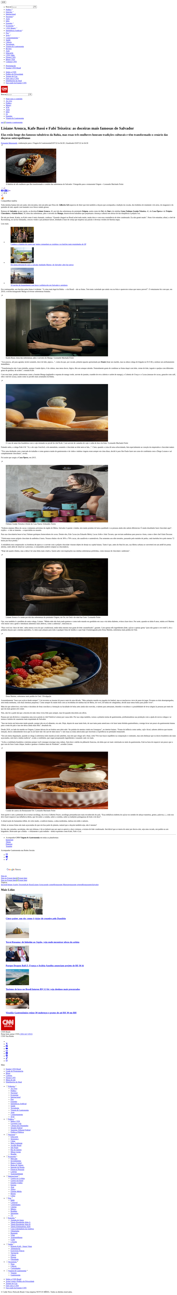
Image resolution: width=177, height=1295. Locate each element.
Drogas (13, 1257)
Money (8, 105)
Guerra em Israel (17, 1181)
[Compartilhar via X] (4, 191)
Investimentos (16, 1161)
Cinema (13, 1207)
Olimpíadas (15, 1231)
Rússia (13, 1194)
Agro (8, 19)
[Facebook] (7, 1046)
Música (13, 1209)
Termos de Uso (11, 76)
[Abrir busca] (35, 7)
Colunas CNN (11, 62)
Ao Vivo (14, 1088)
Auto (8, 51)
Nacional (9, 17)
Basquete (14, 1233)
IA (7, 114)
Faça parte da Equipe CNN (16, 83)
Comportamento (12, 38)
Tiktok (8, 842)
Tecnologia (10, 44)
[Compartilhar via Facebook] (2, 191)
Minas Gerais (16, 1152)
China (13, 1196)
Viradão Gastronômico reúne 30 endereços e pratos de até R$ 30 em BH (41, 1012)
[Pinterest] (7, 1056)
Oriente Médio (16, 1191)
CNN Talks (10, 55)
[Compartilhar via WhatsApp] (8, 191)
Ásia (12, 1187)
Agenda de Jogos (17, 1220)
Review (9, 49)
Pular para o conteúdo (14, 99)
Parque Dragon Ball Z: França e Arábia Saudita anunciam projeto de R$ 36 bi (45, 965)
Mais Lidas (8, 889)
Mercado (14, 1159)
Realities (14, 1211)
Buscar (8, 7)
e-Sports (14, 1242)
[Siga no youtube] (7, 857)
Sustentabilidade (17, 1174)
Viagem (13, 1273)
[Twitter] (7, 1044)
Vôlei (13, 1235)
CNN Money (11, 28)
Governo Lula (16, 1123)
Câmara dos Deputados (19, 1126)
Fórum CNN (11, 57)
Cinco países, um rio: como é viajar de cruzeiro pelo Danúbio (36, 918)
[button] (88, 164)
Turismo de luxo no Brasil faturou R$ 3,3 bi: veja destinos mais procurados (43, 989)
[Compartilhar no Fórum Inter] (2, 199)
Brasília (13, 1154)
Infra (7, 21)
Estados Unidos (17, 1183)
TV (12, 1215)
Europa (13, 1185)
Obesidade (15, 1259)
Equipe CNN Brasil (13, 68)
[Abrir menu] (3, 2)
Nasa (12, 1264)
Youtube (9, 846)
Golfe (13, 1240)
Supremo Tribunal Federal (20, 1130)
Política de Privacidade (14, 74)
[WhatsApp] (7, 1061)
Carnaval (14, 1202)
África (13, 1189)
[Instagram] (7, 1051)
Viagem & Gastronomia (15, 46)
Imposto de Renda (17, 1167)
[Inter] (7, 1041)
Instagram (9, 840)
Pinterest (9, 844)
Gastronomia (15, 1275)
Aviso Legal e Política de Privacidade (20, 1281)
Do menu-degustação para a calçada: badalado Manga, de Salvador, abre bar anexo (42, 265)
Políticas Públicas (17, 1132)
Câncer (13, 1255)
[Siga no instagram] (7, 855)
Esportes (9, 23)
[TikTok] (7, 1058)
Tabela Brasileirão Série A (20, 1222)
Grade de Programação (14, 1071)
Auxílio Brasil (16, 1145)
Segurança (15, 1139)
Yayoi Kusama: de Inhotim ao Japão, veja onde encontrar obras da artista (42, 942)
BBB (13, 1200)
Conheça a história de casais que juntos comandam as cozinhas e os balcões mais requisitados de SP (48, 244)
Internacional (11, 14)
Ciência (9, 42)
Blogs (8, 1073)
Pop (7, 33)
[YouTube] (7, 1049)
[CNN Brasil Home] (14, 92)
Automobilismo (16, 1237)
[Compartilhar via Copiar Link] (10, 191)
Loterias (14, 1172)
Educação (9, 53)
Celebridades (15, 1205)
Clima (13, 1141)
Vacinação (14, 1253)
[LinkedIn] (7, 1054)
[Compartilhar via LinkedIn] (6, 191)
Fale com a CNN (12, 78)
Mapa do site (11, 1080)
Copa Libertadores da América (22, 1229)
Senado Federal (16, 1128)
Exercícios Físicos (17, 1251)
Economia (9, 26)
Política (8, 10)
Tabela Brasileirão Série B (20, 1224)
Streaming (14, 1213)
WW (7, 107)
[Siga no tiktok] (7, 860)
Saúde (8, 40)
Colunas (9, 1075)
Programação (11, 66)
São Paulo (14, 1148)
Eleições (9, 12)
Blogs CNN (10, 59)
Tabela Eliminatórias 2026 (20, 1227)
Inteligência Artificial (14, 31)
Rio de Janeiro (16, 1150)
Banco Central (16, 1163)
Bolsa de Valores (17, 1165)
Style (8, 35)
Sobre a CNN (11, 72)
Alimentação (15, 1249)
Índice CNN (15, 1121)
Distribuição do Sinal (14, 81)
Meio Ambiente (16, 1143)
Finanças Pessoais (17, 1169)
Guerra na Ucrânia (18, 1178)
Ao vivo (9, 101)
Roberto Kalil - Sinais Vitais (21, 1246)
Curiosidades (15, 1268)
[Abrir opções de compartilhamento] (5, 193)
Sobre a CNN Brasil (13, 1279)
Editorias (11, 1086)
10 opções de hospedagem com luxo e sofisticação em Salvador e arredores (39, 285)
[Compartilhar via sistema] (2, 196)
